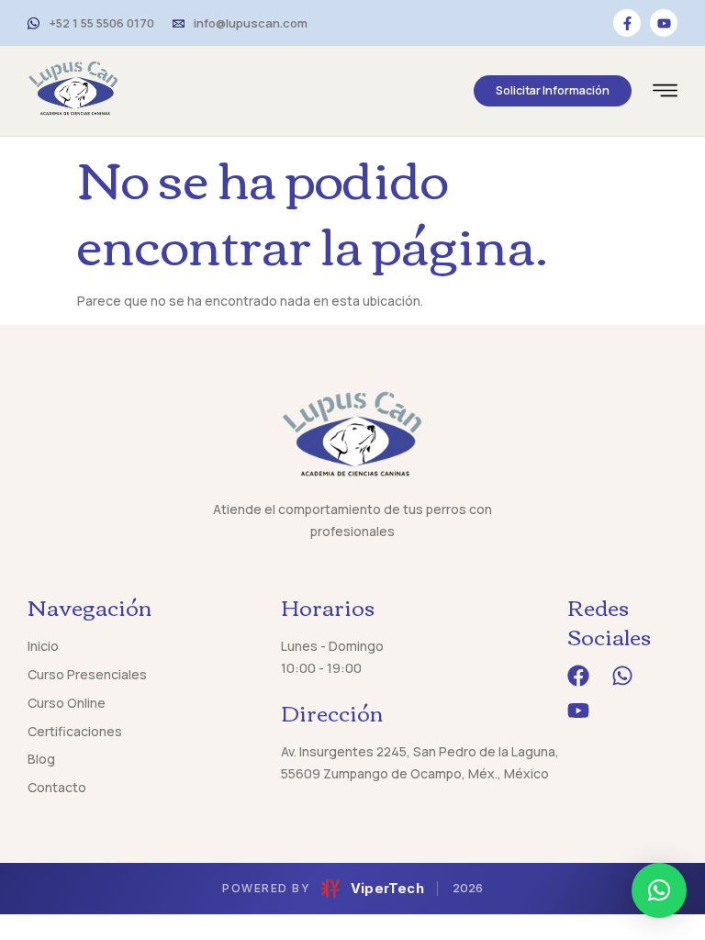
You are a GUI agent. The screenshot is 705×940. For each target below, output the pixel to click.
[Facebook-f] (627, 23)
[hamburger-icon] (665, 92)
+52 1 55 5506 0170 (101, 23)
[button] (659, 890)
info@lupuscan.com (251, 23)
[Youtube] (663, 23)
